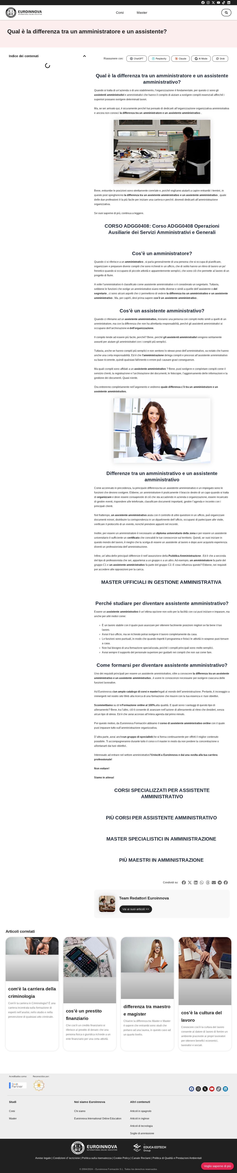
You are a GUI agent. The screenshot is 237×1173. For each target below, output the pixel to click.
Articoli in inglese (139, 1118)
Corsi (120, 12)
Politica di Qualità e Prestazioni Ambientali (177, 1158)
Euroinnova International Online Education (97, 1118)
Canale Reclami (141, 1158)
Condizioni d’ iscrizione (66, 1158)
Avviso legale (43, 1158)
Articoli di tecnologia (141, 1126)
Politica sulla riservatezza (97, 1158)
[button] (226, 12)
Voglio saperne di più (217, 1166)
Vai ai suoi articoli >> (135, 909)
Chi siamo (79, 1111)
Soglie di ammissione (142, 1133)
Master (142, 12)
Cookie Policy (122, 1158)
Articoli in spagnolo (140, 1111)
